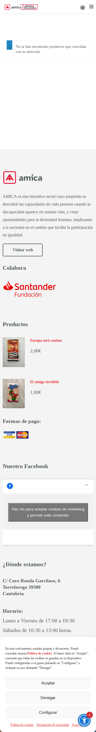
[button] (84, 720)
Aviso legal (79, 725)
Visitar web (23, 250)
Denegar (48, 697)
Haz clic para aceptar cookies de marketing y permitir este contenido (48, 512)
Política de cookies (22, 725)
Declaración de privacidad (53, 725)
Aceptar (48, 683)
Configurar (48, 712)
